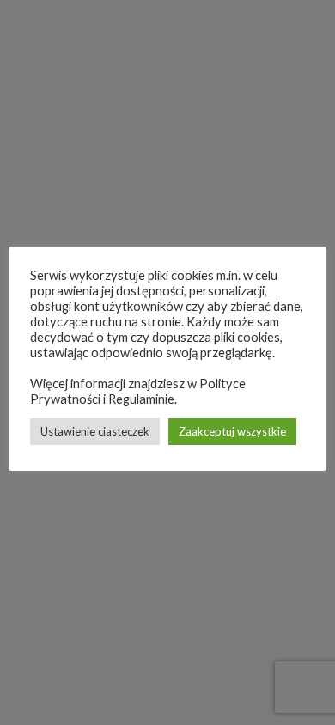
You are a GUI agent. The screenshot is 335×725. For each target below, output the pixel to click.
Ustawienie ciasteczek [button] (94, 431)
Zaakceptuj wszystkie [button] (232, 431)
